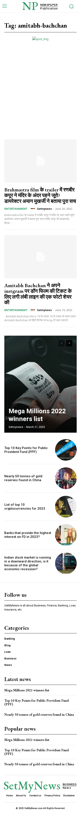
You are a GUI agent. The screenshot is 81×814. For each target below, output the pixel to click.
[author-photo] (33, 209)
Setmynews (44, 208)
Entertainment (15, 208)
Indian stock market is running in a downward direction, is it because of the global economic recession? (27, 563)
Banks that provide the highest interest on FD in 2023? (27, 535)
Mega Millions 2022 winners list (37, 415)
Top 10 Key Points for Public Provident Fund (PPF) (26, 450)
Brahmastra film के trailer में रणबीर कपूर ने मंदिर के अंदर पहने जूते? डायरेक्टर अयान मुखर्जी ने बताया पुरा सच (40, 195)
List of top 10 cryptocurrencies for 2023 (24, 506)
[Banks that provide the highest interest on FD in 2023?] (66, 535)
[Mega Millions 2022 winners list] (40, 384)
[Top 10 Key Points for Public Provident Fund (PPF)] (66, 450)
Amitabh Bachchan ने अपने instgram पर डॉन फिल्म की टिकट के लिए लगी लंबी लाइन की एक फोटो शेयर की (38, 294)
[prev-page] (61, 343)
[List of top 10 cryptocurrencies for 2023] (66, 507)
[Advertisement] (40, 83)
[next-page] (69, 343)
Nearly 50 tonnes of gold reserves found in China (23, 478)
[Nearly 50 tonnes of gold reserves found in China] (66, 478)
